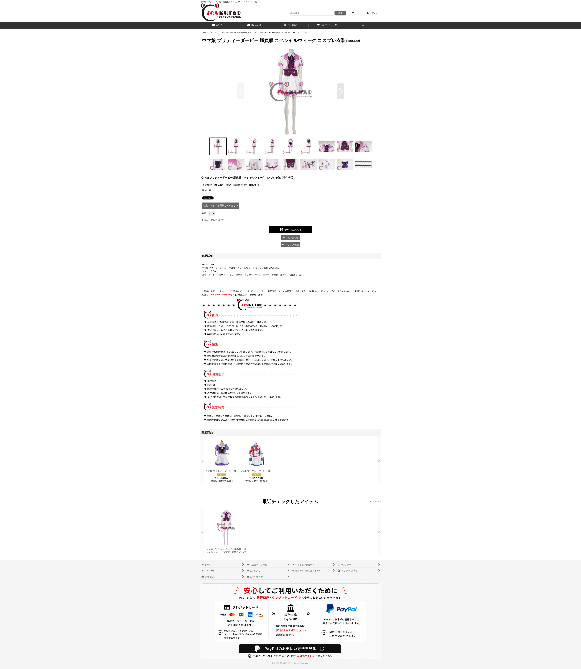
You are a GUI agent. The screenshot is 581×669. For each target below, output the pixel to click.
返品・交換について (213, 220)
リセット (376, 501)
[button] (363, 25)
